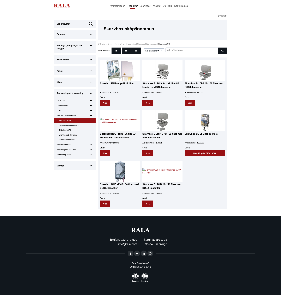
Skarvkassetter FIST (67, 139)
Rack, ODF (61, 100)
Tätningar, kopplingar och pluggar (70, 47)
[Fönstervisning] (126, 51)
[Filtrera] (222, 51)
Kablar (60, 70)
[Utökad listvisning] (136, 51)
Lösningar (145, 5)
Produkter (132, 5)
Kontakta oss (181, 5)
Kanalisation (63, 59)
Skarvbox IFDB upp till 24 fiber (117, 83)
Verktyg (60, 165)
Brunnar (61, 34)
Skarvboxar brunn (64, 144)
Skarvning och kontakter (66, 149)
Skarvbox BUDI (65, 120)
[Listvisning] (116, 51)
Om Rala (167, 5)
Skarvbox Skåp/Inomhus (66, 115)
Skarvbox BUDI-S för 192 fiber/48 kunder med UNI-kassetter (160, 85)
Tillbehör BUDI (65, 130)
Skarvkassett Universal (68, 135)
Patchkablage (62, 105)
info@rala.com (127, 244)
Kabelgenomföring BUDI (68, 125)
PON (59, 110)
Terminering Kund (64, 154)
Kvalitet (156, 5)
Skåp (59, 81)
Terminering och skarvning (70, 93)
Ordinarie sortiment (105, 44)
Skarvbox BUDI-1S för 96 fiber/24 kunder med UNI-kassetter (118, 135)
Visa (105, 102)
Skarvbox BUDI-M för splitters (201, 133)
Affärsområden (117, 5)
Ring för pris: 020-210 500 (204, 153)
